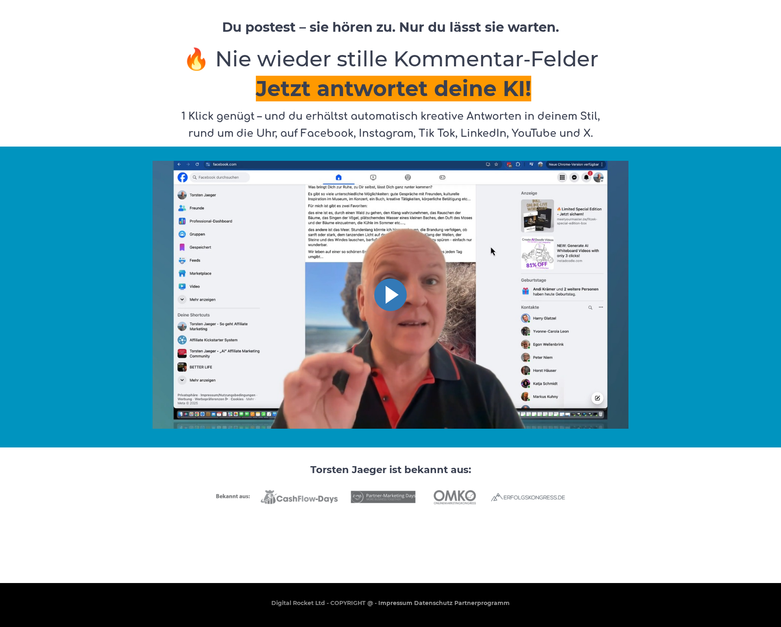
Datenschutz (433, 603)
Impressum (395, 603)
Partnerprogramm (482, 603)
